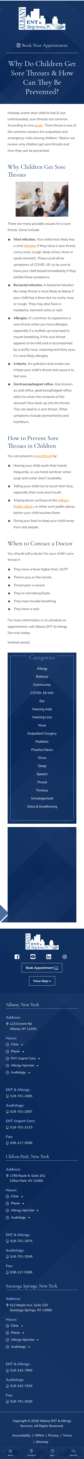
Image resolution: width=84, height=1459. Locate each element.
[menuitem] (10, 1452)
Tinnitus (42, 790)
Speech (42, 774)
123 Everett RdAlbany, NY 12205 (23, 1026)
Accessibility (21, 1435)
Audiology (18, 1072)
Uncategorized (42, 798)
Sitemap (42, 1442)
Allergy (42, 668)
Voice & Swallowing (42, 806)
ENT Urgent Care (23, 1058)
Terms (67, 1435)
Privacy (53, 1435)
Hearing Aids (42, 709)
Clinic (14, 1044)
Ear (42, 701)
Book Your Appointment (44, 45)
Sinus (42, 758)
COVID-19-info (42, 693)
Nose (42, 725)
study (38, 125)
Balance (42, 676)
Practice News (42, 750)
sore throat (43, 456)
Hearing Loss (42, 717)
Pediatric (42, 741)
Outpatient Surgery (42, 733)
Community (42, 684)
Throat (42, 782)
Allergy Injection (22, 1065)
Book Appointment (39, 918)
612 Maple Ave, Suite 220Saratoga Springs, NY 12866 (31, 1307)
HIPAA (39, 1435)
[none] (10, 1452)
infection (30, 246)
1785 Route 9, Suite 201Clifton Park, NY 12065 (27, 1178)
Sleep (42, 766)
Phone (15, 1051)
